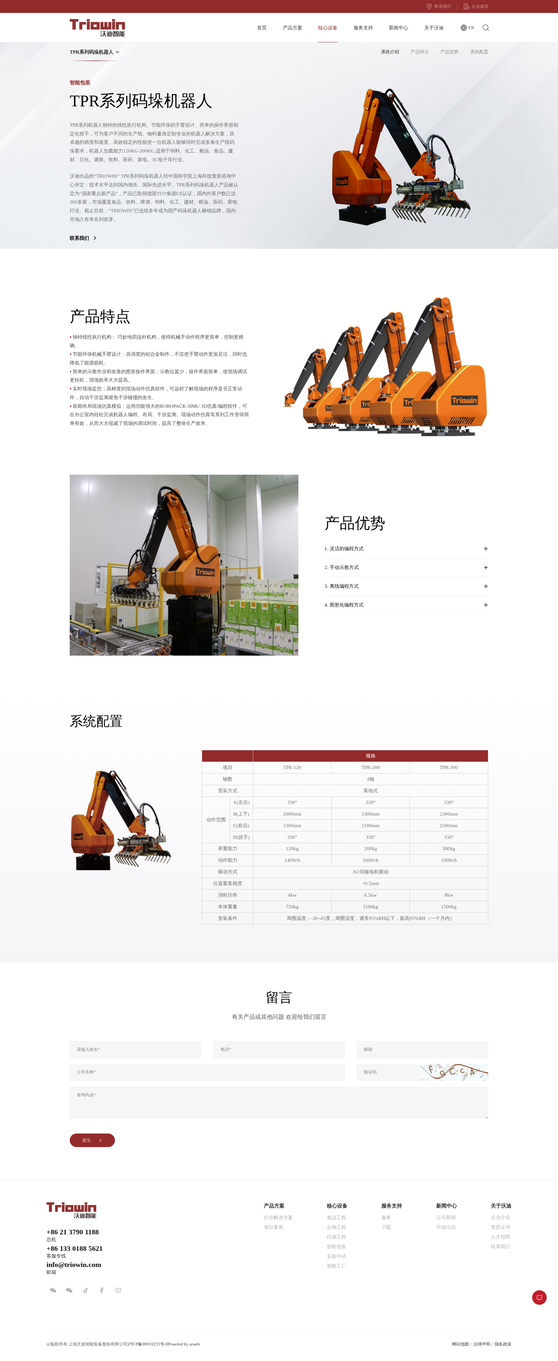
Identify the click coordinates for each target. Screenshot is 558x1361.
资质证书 (500, 1227)
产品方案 (292, 27)
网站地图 (460, 1344)
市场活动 (446, 1227)
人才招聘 (500, 1237)
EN (471, 28)
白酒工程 (336, 1237)
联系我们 (442, 6)
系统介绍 (390, 51)
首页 (262, 27)
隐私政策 (503, 1344)
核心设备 (327, 27)
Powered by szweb (184, 1344)
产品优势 (449, 51)
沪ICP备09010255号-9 (147, 1344)
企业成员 (479, 6)
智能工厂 (336, 1266)
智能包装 (336, 1246)
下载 (386, 1227)
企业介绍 (500, 1217)
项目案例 (273, 1227)
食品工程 (336, 1217)
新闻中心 (398, 27)
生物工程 (336, 1227)
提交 (86, 1140)
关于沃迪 (434, 27)
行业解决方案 (278, 1217)
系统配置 (479, 51)
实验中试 (336, 1256)
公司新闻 (446, 1217)
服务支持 (363, 27)
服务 (386, 1217)
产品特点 (420, 51)
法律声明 (481, 1344)
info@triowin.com (73, 1265)
